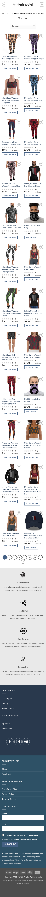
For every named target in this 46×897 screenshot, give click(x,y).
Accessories (7, 728)
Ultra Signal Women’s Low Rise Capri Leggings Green (11, 313)
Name (4, 813)
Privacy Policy (8, 794)
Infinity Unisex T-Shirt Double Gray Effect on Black (33, 313)
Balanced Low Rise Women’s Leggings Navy (11, 143)
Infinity (5, 703)
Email (4, 824)
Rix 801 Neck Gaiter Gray (32, 226)
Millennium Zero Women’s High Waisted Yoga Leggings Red (11, 401)
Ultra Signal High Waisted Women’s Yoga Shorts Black (11, 357)
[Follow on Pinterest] (26, 741)
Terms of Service (9, 799)
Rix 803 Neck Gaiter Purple (32, 400)
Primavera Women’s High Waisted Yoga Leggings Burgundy (10, 445)
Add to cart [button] (31, 237)
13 (30, 557)
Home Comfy (8, 708)
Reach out (6, 774)
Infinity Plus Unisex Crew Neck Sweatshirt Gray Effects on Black (11, 489)
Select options (10, 68)
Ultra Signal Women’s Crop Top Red (32, 268)
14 (35, 557)
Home (5, 13)
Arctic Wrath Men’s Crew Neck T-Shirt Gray (11, 226)
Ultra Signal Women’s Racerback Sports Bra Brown (32, 445)
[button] (4, 4)
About (5, 769)
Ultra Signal (7, 698)
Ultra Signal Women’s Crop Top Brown (10, 534)
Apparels (6, 723)
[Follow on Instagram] (18, 741)
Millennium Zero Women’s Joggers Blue (33, 99)
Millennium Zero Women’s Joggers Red (33, 143)
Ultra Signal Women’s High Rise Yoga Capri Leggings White (10, 269)
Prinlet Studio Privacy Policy (25, 839)
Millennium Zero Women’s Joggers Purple (34, 57)
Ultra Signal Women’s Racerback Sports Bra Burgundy (10, 100)
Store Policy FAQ (9, 789)
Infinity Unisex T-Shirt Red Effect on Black (32, 185)
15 (40, 557)
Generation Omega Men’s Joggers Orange (10, 57)
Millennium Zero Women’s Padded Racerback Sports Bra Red (32, 490)
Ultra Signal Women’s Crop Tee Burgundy (32, 356)
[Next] (23, 562)
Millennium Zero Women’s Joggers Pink (11, 185)
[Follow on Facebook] (10, 741)
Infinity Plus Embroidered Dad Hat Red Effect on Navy (33, 535)
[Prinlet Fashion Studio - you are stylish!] (23, 4)
